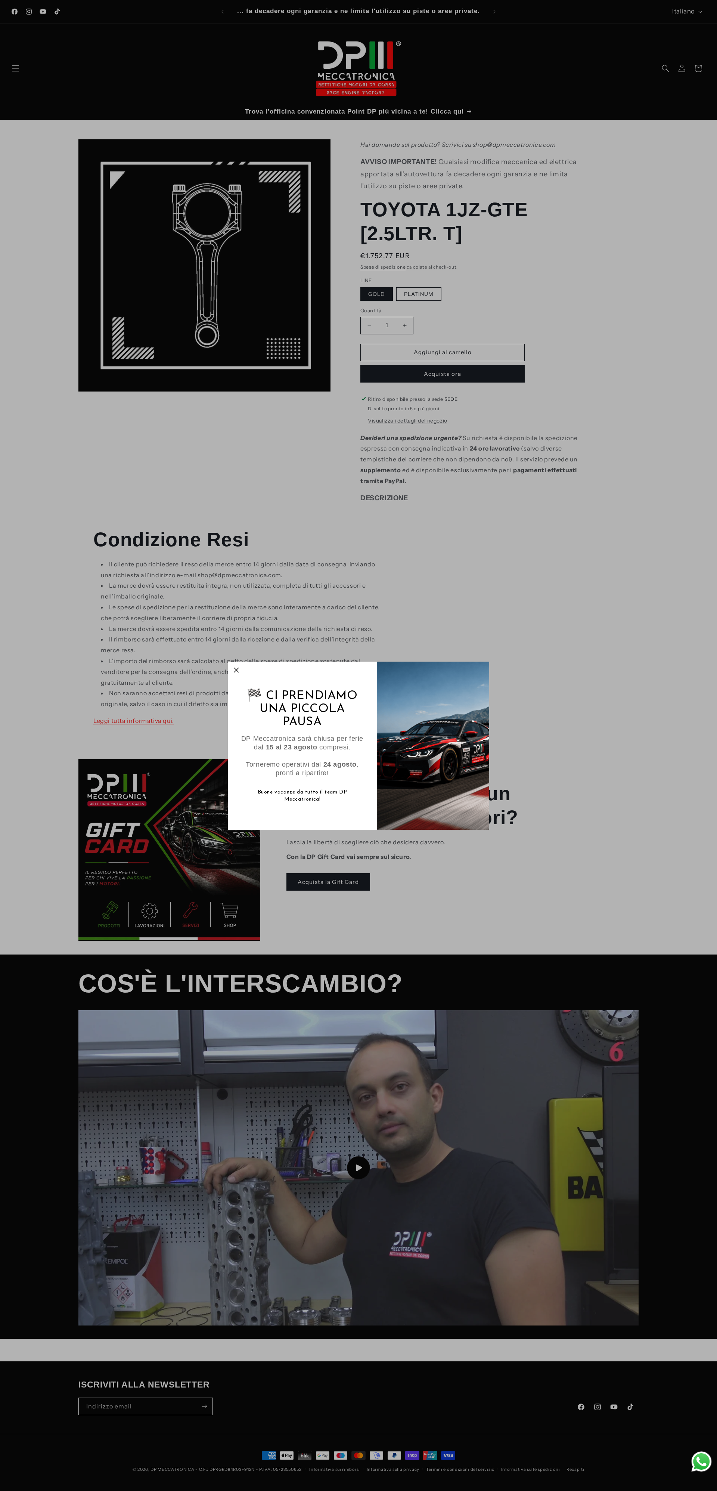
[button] (236, 670)
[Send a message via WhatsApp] (701, 1461)
